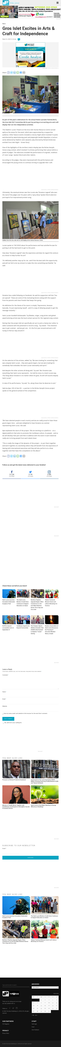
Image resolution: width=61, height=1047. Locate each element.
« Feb (33, 1015)
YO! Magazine (5, 1024)
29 (41, 1011)
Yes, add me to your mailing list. (13, 722)
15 (41, 1005)
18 (52, 1005)
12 (56, 1002)
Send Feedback (35, 1029)
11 (52, 1002)
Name (4, 691)
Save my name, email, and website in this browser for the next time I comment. (25, 713)
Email (4, 699)
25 (52, 1008)
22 (41, 1008)
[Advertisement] (30, 177)
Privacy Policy (5, 1033)
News (4, 23)
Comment (5, 675)
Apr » (36, 1015)
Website (4, 706)
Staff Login (34, 1024)
